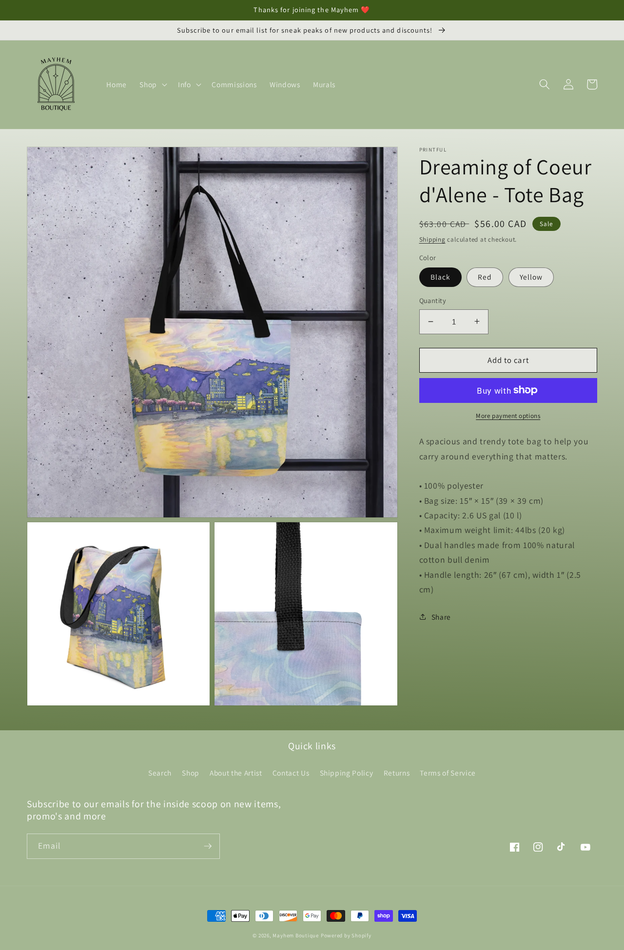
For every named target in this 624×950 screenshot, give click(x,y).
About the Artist (236, 773)
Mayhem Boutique (296, 935)
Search (160, 773)
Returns (397, 773)
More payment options (508, 416)
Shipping (432, 239)
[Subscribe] (207, 846)
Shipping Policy (346, 773)
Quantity (433, 300)
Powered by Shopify (346, 935)
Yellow (531, 277)
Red (485, 277)
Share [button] (441, 616)
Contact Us (291, 773)
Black (440, 277)
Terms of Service (448, 773)
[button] (152, 84)
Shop (190, 773)
